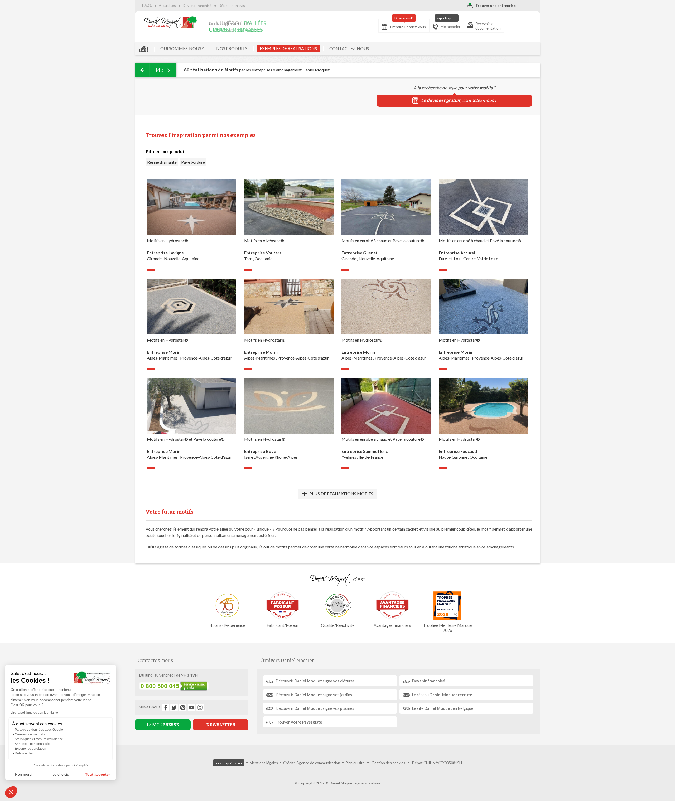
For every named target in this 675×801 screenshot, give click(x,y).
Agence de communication (318, 762)
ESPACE (163, 724)
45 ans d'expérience (227, 625)
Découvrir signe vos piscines (315, 708)
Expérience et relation (30, 748)
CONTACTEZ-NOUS (349, 48)
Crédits (289, 762)
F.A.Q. (147, 5)
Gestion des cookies (388, 762)
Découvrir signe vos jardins (314, 694)
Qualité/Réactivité (337, 625)
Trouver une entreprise (495, 5)
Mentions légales (264, 762)
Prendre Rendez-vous (408, 24)
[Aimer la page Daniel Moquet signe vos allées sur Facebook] (165, 707)
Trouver (299, 722)
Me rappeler (449, 24)
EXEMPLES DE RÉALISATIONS (288, 48)
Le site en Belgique (442, 708)
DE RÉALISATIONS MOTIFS (341, 493)
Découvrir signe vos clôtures (315, 680)
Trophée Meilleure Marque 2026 (447, 628)
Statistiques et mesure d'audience (39, 739)
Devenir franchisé (197, 5)
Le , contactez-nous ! (458, 100)
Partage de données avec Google (39, 729)
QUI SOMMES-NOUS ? (182, 48)
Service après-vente (229, 763)
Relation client (25, 753)
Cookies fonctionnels (30, 734)
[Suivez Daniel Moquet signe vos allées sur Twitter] (174, 707)
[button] (11, 792)
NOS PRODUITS (231, 48)
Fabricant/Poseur (282, 625)
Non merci (23, 774)
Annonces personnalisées (33, 744)
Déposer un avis (232, 5)
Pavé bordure (193, 162)
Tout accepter (97, 774)
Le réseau (442, 694)
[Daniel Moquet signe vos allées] (170, 22)
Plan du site (355, 762)
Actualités (167, 5)
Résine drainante (162, 162)
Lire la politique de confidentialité (34, 713)
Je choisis (60, 774)
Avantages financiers (392, 625)
